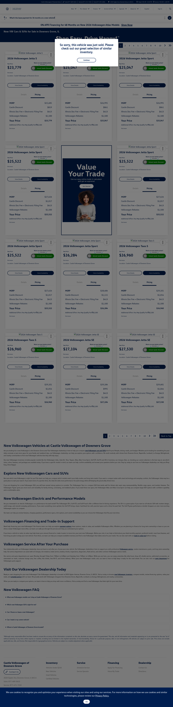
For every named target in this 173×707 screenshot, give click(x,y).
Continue (86, 60)
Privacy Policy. (102, 695)
